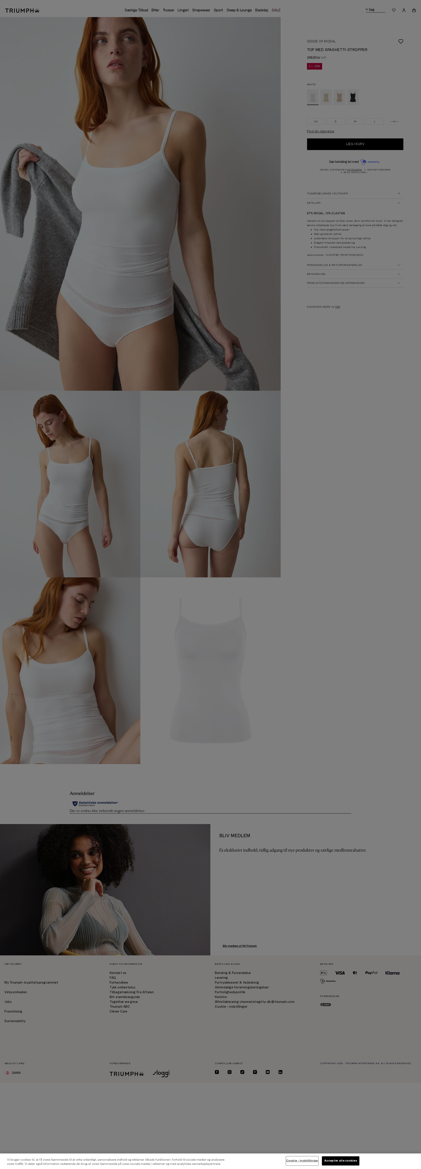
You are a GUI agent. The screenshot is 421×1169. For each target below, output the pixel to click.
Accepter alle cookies (340, 1160)
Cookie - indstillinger (302, 1160)
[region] (210, 1161)
